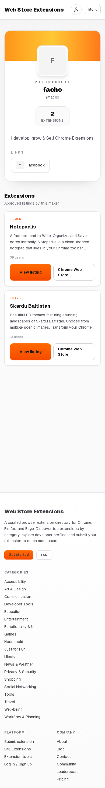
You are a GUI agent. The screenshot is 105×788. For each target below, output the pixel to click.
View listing (31, 272)
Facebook (32, 165)
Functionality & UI (19, 626)
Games (10, 634)
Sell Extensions (17, 749)
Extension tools (18, 756)
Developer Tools (18, 604)
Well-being (13, 709)
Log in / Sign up (18, 764)
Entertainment (16, 619)
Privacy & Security (20, 671)
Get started (19, 555)
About (62, 741)
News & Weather (18, 664)
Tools (9, 694)
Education (13, 611)
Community (66, 764)
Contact (64, 756)
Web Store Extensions (34, 9)
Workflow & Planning (22, 716)
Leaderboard (68, 771)
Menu (92, 10)
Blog (61, 749)
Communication (17, 596)
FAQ (44, 555)
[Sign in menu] (76, 9)
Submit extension (19, 741)
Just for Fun (15, 649)
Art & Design (15, 589)
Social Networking (20, 686)
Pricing (63, 779)
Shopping (12, 679)
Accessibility (15, 581)
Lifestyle (11, 656)
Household (13, 641)
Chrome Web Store (70, 272)
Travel (9, 701)
